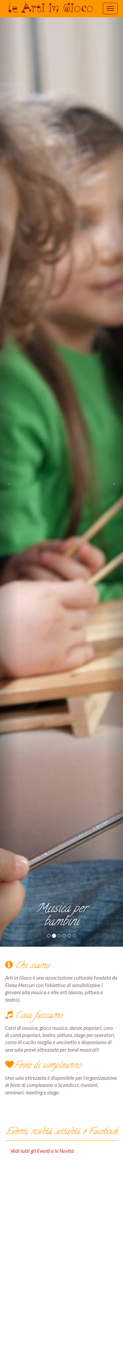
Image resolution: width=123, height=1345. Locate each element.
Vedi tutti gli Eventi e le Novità (42, 1151)
